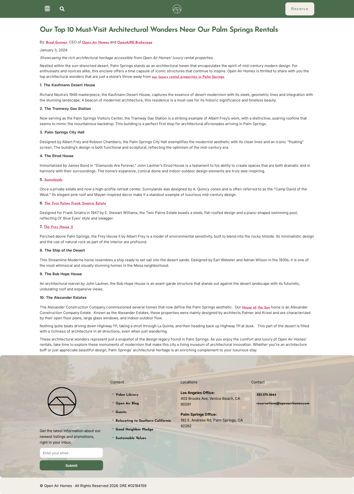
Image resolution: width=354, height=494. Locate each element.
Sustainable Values (131, 438)
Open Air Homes (95, 42)
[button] (47, 9)
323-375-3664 (266, 395)
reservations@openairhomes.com (282, 403)
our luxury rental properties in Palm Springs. (188, 77)
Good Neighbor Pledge (134, 429)
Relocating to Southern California (143, 421)
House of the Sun (256, 307)
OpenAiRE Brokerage (134, 42)
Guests (121, 412)
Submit (71, 465)
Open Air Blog (127, 403)
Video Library (127, 395)
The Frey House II (58, 227)
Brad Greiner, (57, 42)
